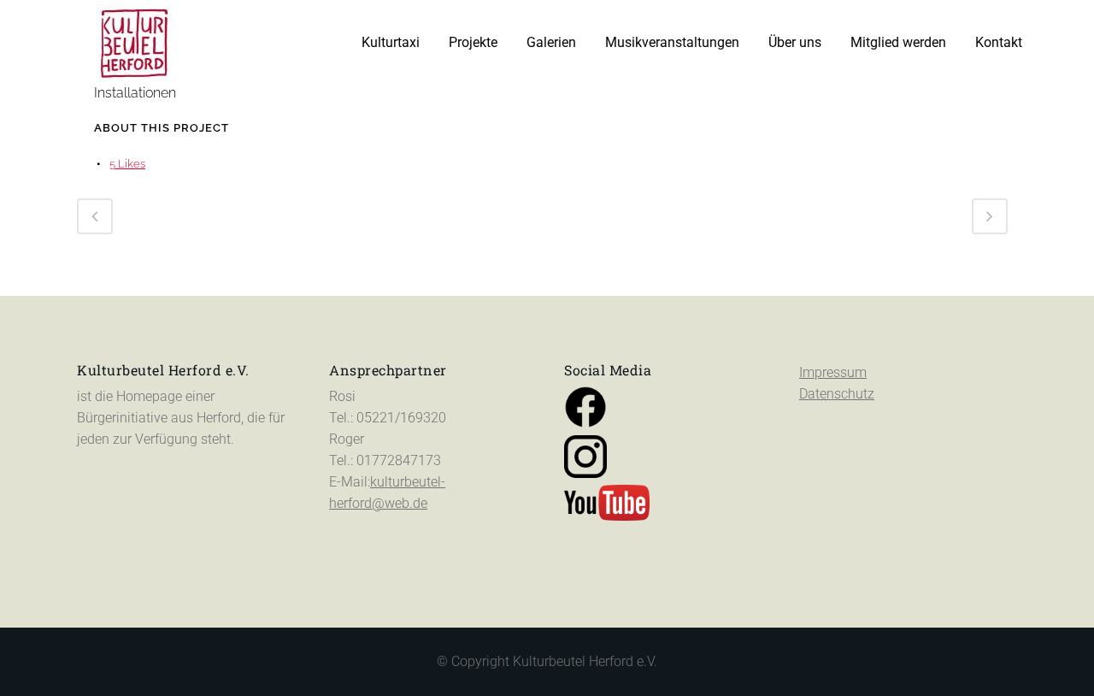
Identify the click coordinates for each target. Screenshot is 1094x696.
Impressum (833, 372)
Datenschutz (836, 394)
